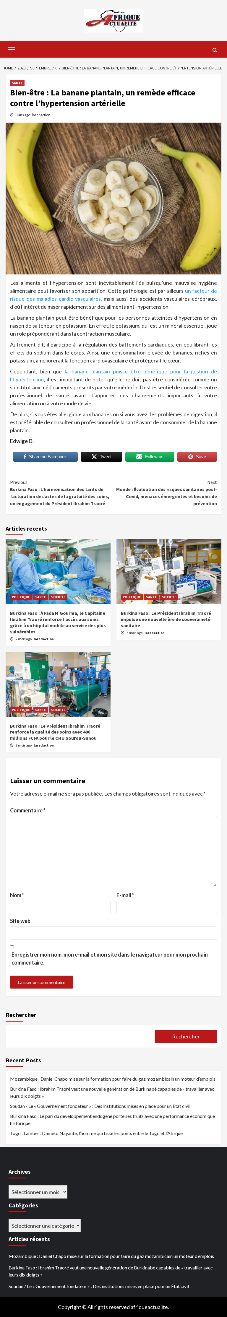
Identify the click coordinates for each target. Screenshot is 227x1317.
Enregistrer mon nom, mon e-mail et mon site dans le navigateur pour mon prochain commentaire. (110, 958)
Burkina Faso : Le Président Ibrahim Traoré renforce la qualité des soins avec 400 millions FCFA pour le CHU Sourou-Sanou (55, 732)
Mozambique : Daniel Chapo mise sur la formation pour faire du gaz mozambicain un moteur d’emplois (112, 1079)
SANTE (17, 83)
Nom (17, 895)
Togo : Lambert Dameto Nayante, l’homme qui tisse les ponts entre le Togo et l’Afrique (96, 1133)
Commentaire (28, 810)
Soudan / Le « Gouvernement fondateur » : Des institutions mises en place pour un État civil (100, 1106)
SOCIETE (58, 597)
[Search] (214, 50)
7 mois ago (24, 745)
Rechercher (21, 1014)
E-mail (125, 895)
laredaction (41, 115)
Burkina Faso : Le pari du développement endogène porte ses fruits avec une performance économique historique (112, 1119)
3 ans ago (23, 115)
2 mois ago (24, 639)
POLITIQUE (21, 597)
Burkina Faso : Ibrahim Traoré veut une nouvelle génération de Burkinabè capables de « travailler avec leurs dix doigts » (112, 1092)
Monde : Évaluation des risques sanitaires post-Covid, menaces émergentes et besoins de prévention (166, 492)
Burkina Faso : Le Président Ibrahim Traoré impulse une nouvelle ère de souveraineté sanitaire (166, 619)
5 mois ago (135, 632)
